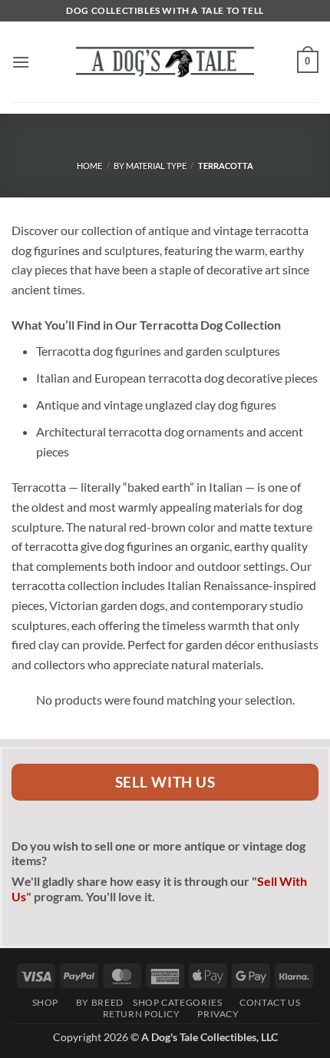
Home (89, 166)
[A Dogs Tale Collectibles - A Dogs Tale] (165, 61)
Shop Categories (177, 1002)
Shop (42, 1002)
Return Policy (137, 1014)
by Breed (95, 1002)
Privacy (214, 1014)
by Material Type (150, 166)
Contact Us (266, 1002)
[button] (21, 62)
